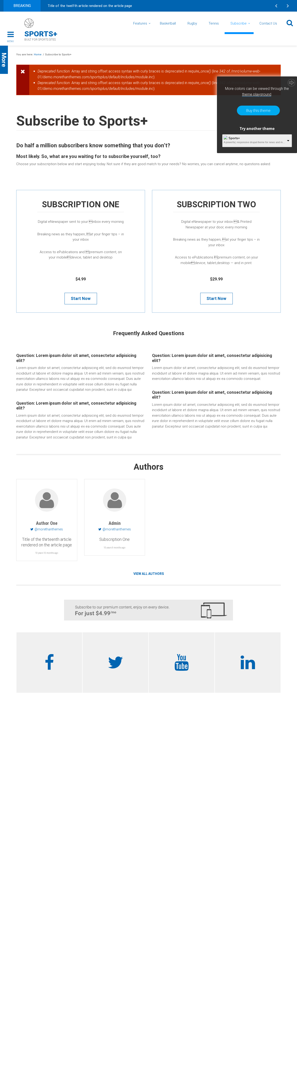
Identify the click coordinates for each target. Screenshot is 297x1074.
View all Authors (148, 574)
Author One (47, 523)
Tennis (214, 23)
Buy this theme (258, 110)
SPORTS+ (40, 33)
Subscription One (80, 204)
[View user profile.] (46, 500)
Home (38, 54)
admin (115, 523)
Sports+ (234, 138)
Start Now (80, 298)
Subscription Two (216, 204)
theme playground (256, 94)
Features (140, 23)
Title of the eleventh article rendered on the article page (91, 6)
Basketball (168, 23)
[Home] (29, 23)
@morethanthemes (49, 529)
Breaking (22, 5)
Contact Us (268, 23)
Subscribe (238, 23)
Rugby (192, 23)
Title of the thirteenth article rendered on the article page (46, 542)
